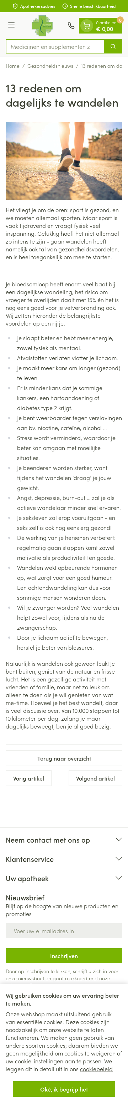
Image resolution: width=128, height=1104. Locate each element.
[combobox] (55, 46)
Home (13, 65)
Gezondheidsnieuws (50, 65)
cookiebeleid (96, 1069)
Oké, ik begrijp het (64, 1089)
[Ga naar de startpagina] (42, 25)
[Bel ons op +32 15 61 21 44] (71, 25)
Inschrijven (64, 956)
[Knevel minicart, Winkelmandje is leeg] (86, 25)
